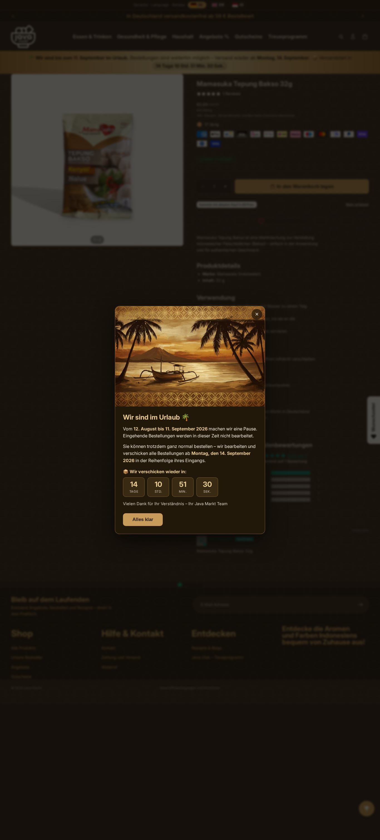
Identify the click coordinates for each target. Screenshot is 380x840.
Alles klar (142, 519)
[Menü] (28, 785)
